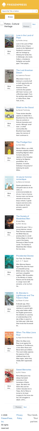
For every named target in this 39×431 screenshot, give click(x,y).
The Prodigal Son (24, 142)
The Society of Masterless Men (23, 217)
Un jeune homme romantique (24, 178)
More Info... (9, 52)
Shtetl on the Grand (25, 107)
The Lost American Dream (24, 71)
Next (33, 24)
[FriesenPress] (15, 4)
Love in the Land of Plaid (24, 36)
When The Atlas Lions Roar (26, 333)
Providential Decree (25, 255)
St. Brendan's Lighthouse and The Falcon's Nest (25, 295)
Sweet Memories (23, 369)
